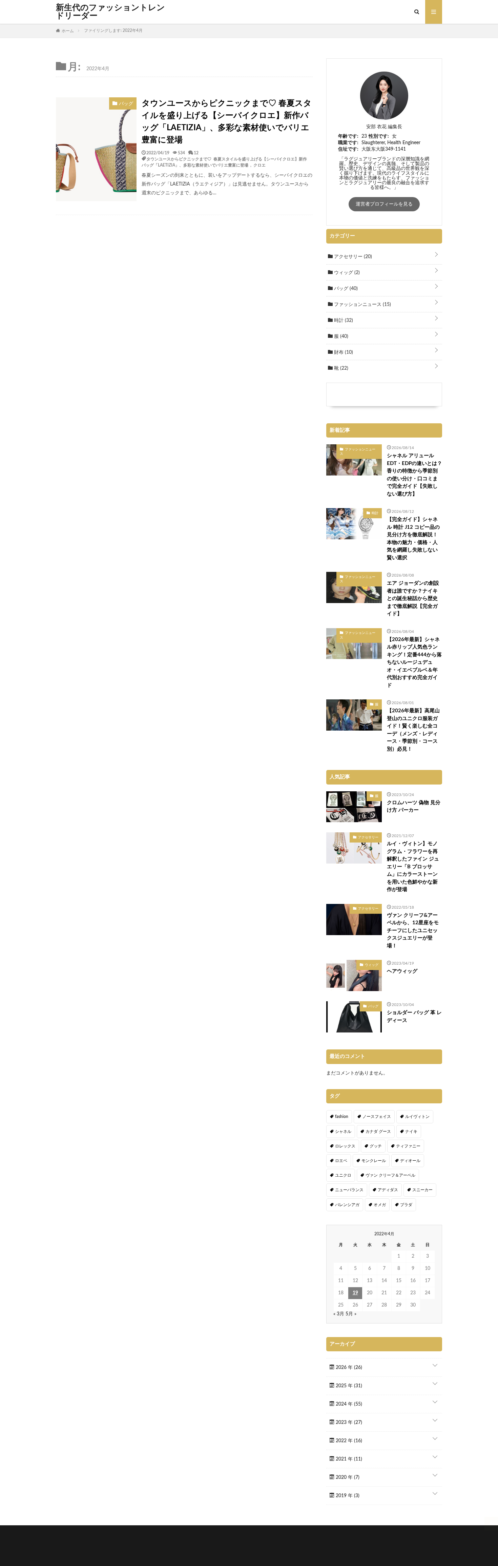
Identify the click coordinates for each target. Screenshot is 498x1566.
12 (196, 153)
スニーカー (422, 1190)
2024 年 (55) (348, 1404)
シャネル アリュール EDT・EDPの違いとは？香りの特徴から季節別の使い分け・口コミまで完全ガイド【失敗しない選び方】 (414, 475)
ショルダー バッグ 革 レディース (414, 1016)
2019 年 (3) (346, 1495)
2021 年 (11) (348, 1459)
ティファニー (408, 1146)
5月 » (351, 1314)
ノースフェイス (376, 1117)
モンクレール (373, 1161)
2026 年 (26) (348, 1367)
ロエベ (341, 1161)
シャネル (343, 1131)
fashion (341, 1117)
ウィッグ (346, 272)
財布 (343, 352)
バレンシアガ (347, 1205)
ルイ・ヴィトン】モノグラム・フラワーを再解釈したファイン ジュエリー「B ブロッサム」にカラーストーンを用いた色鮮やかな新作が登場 (413, 866)
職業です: (348, 142)
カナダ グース (378, 1131)
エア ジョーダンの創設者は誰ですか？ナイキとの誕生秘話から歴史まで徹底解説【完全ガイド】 (413, 598)
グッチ (376, 1146)
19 (355, 1293)
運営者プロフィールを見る (384, 204)
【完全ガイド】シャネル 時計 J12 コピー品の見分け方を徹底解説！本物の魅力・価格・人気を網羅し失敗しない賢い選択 (413, 538)
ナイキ (411, 1131)
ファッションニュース (362, 304)
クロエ (259, 165)
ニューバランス (349, 1190)
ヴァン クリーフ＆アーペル (390, 1175)
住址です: (348, 149)
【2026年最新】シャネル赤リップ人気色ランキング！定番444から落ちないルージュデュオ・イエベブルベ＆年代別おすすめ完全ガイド (414, 662)
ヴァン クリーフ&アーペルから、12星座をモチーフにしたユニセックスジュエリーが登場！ (413, 930)
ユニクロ (343, 1175)
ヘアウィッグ (402, 971)
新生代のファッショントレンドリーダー (110, 12)
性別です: (379, 136)
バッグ (345, 288)
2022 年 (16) (348, 1440)
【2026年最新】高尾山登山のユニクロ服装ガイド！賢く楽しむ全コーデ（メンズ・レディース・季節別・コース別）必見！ (413, 730)
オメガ (380, 1205)
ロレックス (345, 1146)
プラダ (406, 1205)
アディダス (388, 1190)
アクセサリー (352, 256)
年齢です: (348, 136)
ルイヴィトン (417, 1117)
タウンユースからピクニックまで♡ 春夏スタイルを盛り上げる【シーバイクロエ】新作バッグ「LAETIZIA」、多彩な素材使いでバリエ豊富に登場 (227, 121)
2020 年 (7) (346, 1477)
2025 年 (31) (348, 1386)
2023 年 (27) (348, 1422)
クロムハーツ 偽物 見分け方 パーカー (413, 806)
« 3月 (338, 1314)
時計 (343, 320)
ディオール (410, 1161)
